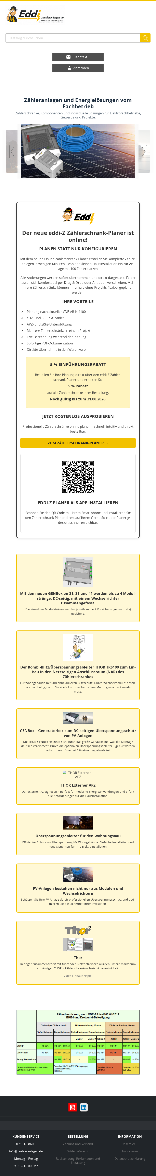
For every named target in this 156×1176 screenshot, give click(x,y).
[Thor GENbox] (98, 151)
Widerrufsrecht (77, 1151)
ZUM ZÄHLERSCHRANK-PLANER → (78, 443)
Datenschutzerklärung (130, 1158)
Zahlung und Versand (78, 1144)
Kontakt (81, 57)
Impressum (130, 1151)
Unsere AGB (130, 1144)
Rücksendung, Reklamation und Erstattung (78, 1160)
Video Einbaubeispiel (78, 976)
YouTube (72, 1107)
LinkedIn (84, 1107)
